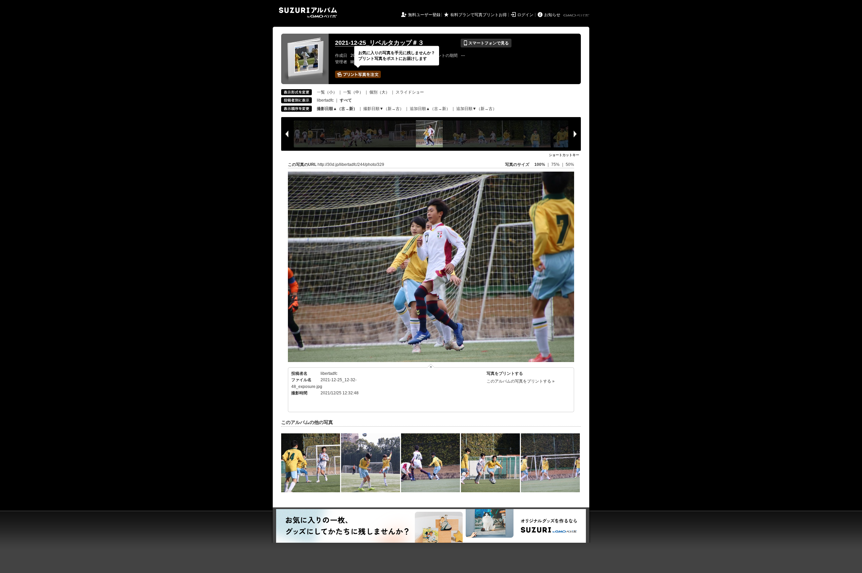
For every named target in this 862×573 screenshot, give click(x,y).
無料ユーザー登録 (424, 14)
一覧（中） (353, 92)
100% (539, 164)
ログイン (525, 14)
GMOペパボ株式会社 (576, 15)
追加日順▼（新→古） (476, 108)
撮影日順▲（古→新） (337, 108)
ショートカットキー (564, 155)
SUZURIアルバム (308, 12)
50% (570, 164)
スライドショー (410, 92)
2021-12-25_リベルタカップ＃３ (379, 42)
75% (556, 164)
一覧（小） (327, 92)
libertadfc (325, 100)
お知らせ (552, 14)
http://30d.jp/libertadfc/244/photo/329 (351, 164)
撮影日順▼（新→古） (383, 108)
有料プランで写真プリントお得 (478, 14)
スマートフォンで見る (486, 43)
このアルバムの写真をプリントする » (521, 381)
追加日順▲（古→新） (430, 108)
